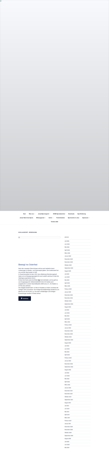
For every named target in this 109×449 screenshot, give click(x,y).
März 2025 (67, 286)
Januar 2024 (68, 328)
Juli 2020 (67, 441)
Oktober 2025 (68, 265)
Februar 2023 (68, 358)
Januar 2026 (68, 256)
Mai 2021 (67, 411)
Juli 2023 (67, 346)
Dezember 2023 (69, 331)
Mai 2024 (67, 316)
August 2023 (68, 343)
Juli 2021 (67, 405)
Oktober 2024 (68, 301)
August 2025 (68, 271)
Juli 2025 (67, 274)
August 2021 (68, 402)
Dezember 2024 (69, 295)
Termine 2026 (54, 221)
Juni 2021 (67, 408)
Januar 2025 (68, 292)
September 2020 (69, 435)
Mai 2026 (67, 247)
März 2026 (67, 253)
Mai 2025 (67, 280)
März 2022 (67, 384)
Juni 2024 (67, 313)
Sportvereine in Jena (73, 217)
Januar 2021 (68, 423)
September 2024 (69, 304)
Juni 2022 (67, 375)
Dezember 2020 (69, 426)
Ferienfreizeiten (60, 217)
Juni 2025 (67, 277)
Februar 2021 (68, 420)
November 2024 (69, 298)
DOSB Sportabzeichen (59, 214)
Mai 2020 (67, 447)
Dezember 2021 (69, 390)
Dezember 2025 (69, 259)
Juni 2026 (67, 244)
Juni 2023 (67, 349)
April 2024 (67, 319)
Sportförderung (81, 214)
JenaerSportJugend (43, 214)
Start (24, 214)
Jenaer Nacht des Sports (26, 217)
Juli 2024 (67, 310)
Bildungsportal (40, 217)
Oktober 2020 (68, 432)
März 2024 (67, 322)
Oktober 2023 (68, 337)
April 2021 (67, 414)
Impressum (85, 217)
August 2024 (68, 307)
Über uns (31, 214)
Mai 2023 (67, 352)
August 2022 (68, 369)
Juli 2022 (67, 373)
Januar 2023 (68, 361)
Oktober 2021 (68, 396)
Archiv (50, 217)
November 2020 (69, 429)
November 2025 (69, 262)
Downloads (71, 214)
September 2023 (69, 340)
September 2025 (69, 268)
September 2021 (69, 399)
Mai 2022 (67, 378)
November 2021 (69, 393)
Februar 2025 (68, 289)
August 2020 (68, 438)
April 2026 (67, 250)
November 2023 (69, 334)
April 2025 (67, 283)
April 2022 (67, 381)
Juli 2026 (67, 241)
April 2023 (67, 355)
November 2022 (69, 364)
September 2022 (69, 367)
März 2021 (67, 417)
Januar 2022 (68, 387)
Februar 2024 (68, 325)
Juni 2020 (67, 444)
